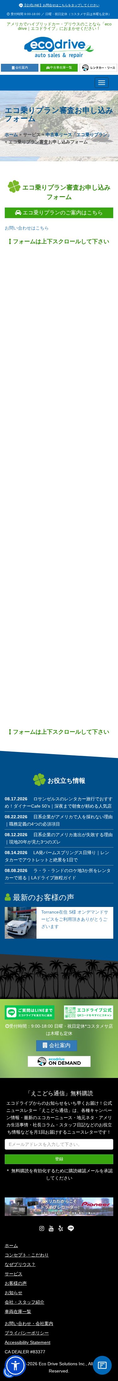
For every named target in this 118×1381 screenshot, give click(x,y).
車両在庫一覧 (18, 1311)
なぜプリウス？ (20, 1264)
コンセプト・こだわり (27, 1254)
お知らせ (13, 1292)
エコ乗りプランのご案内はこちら (62, 213)
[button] (15, 1365)
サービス (13, 1273)
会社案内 (21, 67)
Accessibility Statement (27, 1342)
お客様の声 (16, 1283)
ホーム (11, 134)
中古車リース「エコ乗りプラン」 (79, 134)
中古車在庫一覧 (61, 67)
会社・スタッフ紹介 (24, 1302)
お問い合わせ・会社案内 (29, 1323)
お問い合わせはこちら (27, 227)
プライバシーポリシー (27, 1332)
